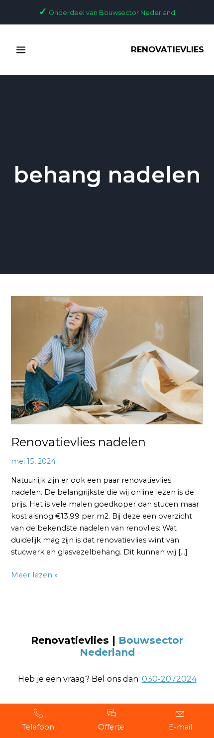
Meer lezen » (34, 574)
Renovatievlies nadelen (78, 442)
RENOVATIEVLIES (167, 49)
